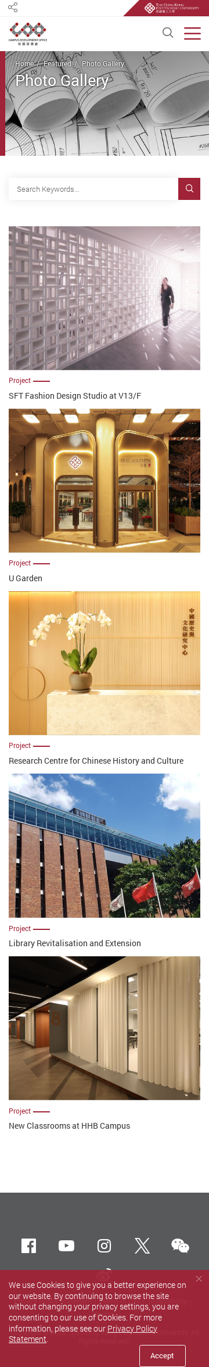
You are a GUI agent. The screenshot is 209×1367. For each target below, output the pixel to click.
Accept (162, 1355)
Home (24, 63)
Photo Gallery (103, 63)
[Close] (199, 1279)
